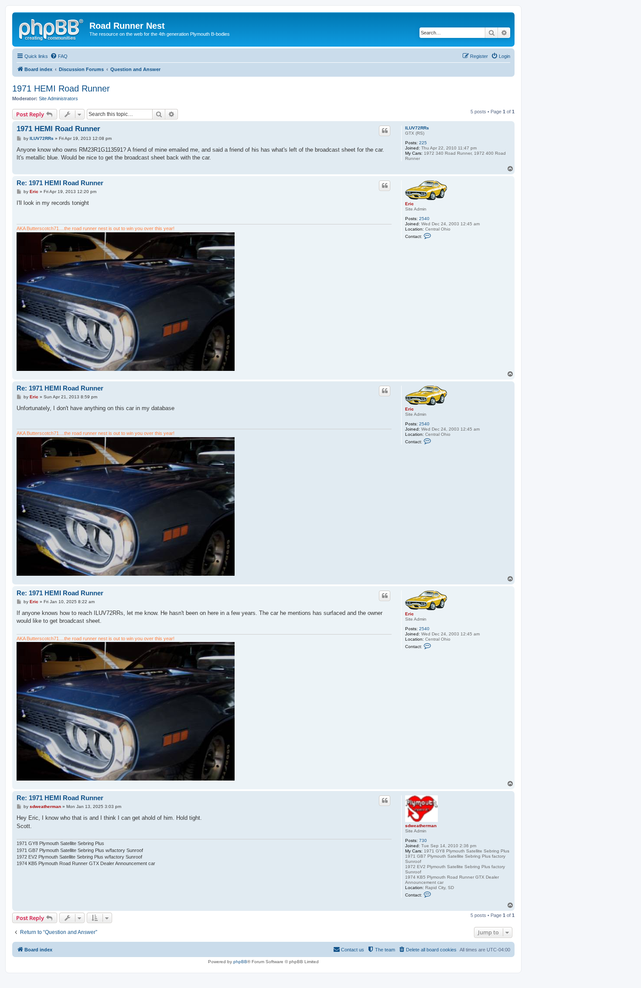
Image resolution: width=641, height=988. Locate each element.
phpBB (240, 961)
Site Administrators (58, 98)
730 (423, 840)
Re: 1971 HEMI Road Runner (60, 183)
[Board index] (51, 28)
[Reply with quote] (384, 131)
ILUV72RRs (417, 128)
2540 (424, 218)
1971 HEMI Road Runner (61, 88)
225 (423, 142)
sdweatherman (420, 825)
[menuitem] (59, 56)
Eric (409, 203)
